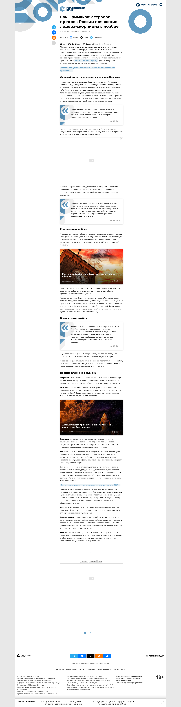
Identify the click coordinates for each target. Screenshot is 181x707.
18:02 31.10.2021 (64, 31)
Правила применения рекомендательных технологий (37, 694)
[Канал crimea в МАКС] (107, 656)
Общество (93, 561)
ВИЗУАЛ (107, 663)
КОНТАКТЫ (91, 670)
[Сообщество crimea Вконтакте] (82, 656)
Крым (100, 561)
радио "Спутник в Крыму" (86, 60)
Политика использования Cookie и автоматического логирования (36, 688)
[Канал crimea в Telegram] (74, 656)
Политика (84, 561)
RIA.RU (116, 670)
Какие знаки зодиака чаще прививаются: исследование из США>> (90, 485)
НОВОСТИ (60, 670)
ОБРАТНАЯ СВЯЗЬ (104, 670)
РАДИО (82, 670)
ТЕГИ (123, 670)
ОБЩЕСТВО (85, 663)
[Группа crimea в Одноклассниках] (99, 656)
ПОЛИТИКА (75, 663)
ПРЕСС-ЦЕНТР (71, 670)
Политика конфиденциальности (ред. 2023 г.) (33, 692)
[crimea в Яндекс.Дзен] (90, 656)
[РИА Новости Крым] (72, 9)
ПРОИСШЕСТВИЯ (96, 663)
